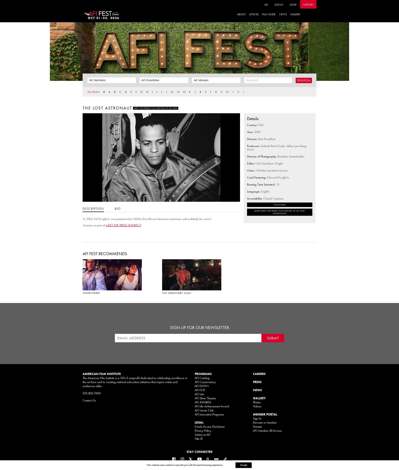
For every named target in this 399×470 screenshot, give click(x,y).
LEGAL (199, 422)
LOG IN (279, 4)
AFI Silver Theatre (205, 398)
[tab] (93, 208)
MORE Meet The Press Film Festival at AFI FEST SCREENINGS (279, 212)
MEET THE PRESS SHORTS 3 (123, 225)
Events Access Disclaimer (210, 427)
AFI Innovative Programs (209, 414)
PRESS (257, 382)
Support (308, 4)
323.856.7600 (92, 393)
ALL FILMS (93, 92)
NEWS (257, 390)
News (283, 14)
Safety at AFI (202, 435)
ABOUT (241, 14)
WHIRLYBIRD (91, 293)
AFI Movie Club (204, 410)
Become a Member (265, 422)
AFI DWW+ (202, 386)
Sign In (257, 418)
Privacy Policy (203, 431)
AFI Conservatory (205, 382)
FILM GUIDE (269, 14)
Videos (257, 406)
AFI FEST (200, 390)
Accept (243, 465)
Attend (254, 14)
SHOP (293, 4)
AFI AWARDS (203, 402)
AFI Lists (199, 394)
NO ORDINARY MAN (176, 293)
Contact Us (89, 400)
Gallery (295, 14)
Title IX (199, 439)
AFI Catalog (202, 378)
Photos (257, 402)
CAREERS (259, 374)
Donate (257, 427)
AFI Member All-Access (267, 431)
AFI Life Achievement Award (212, 406)
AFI (266, 4)
